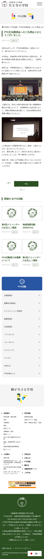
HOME (6, 27)
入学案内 (7, 454)
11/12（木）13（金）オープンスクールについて (12, 472)
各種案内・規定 (8, 431)
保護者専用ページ (30, 469)
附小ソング (7, 449)
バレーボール (9, 342)
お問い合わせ (7, 548)
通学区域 (6, 458)
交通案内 (6, 422)
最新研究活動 (28, 417)
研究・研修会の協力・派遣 (32, 422)
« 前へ (8, 183)
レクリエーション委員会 (13, 311)
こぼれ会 (27, 472)
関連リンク (7, 434)
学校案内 (7, 413)
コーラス (7, 358)
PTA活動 (14, 27)
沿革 (5, 420)
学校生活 (27, 454)
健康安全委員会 (10, 303)
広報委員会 (8, 295)
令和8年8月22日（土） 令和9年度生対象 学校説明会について (12, 462)
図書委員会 (8, 319)
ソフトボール (9, 334)
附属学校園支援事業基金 (11, 446)
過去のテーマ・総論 (30, 420)
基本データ (7, 428)
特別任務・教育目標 (10, 417)
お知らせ (7, 366)
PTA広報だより (9, 373)
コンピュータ (9, 350)
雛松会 (26, 465)
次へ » (22, 189)
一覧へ (26, 184)
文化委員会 (8, 327)
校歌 (5, 425)
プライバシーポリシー (23, 548)
